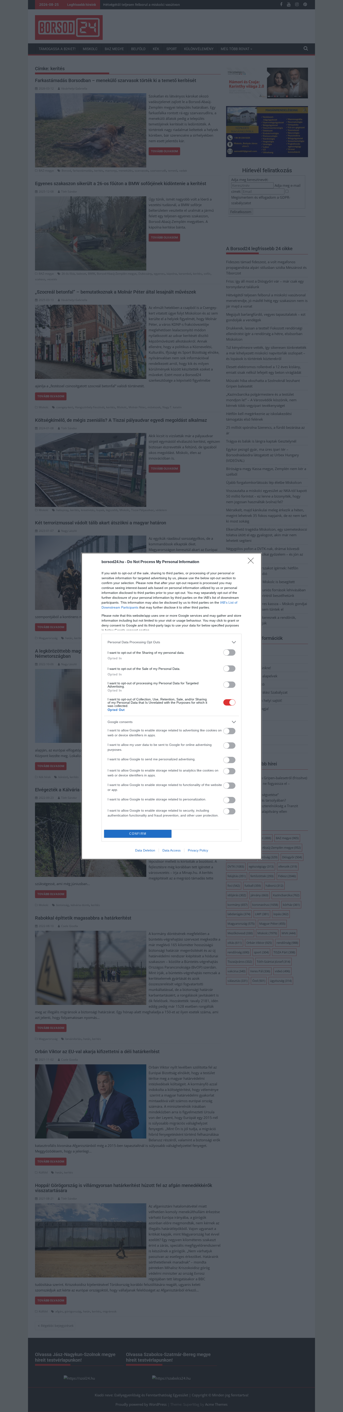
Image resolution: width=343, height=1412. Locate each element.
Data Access (171, 850)
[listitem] (171, 642)
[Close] (252, 562)
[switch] (229, 652)
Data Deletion (145, 850)
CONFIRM (138, 833)
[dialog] (171, 706)
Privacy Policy (198, 850)
